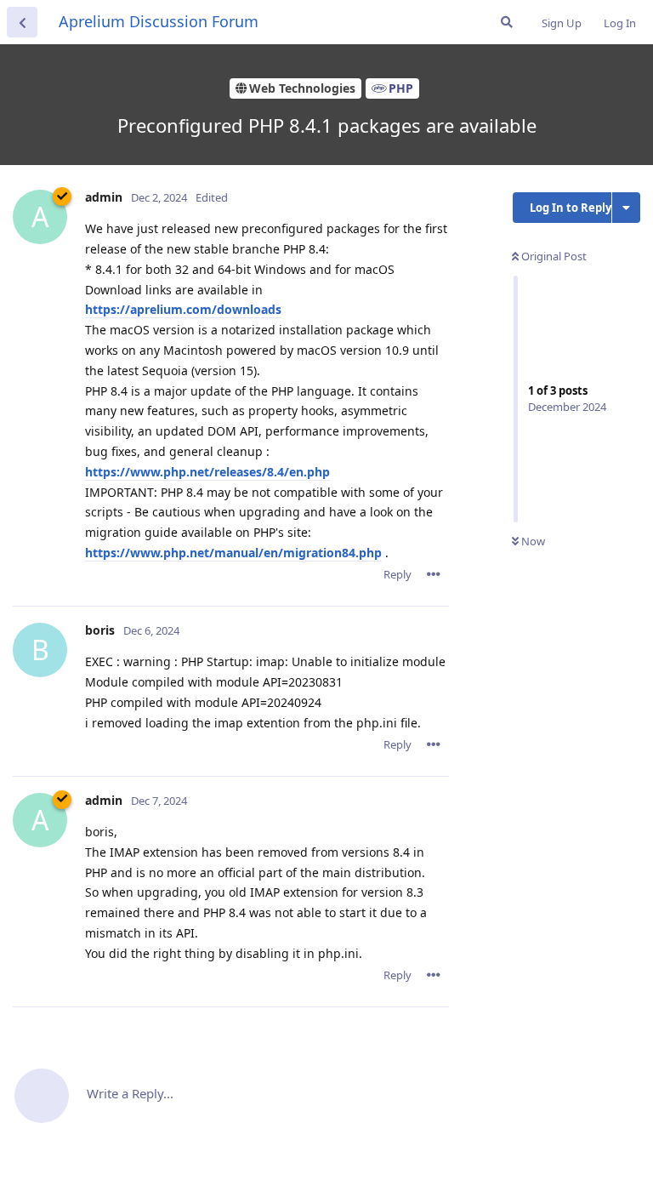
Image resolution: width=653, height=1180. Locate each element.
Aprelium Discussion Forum (158, 21)
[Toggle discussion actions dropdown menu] (626, 207)
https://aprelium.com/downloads (183, 309)
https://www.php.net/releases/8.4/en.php (207, 472)
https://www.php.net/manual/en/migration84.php (233, 552)
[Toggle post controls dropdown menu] (433, 574)
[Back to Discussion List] (22, 22)
